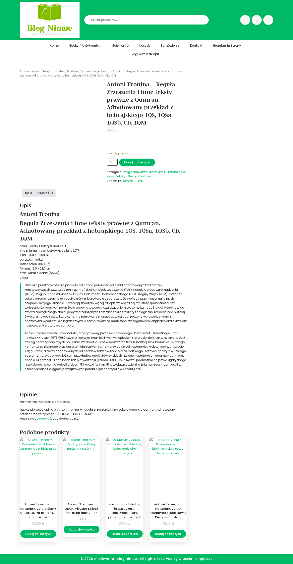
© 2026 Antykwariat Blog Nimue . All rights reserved (127, 558)
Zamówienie (170, 45)
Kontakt (196, 45)
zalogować (43, 418)
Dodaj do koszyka (137, 162)
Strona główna (30, 71)
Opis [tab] (28, 193)
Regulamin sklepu (145, 54)
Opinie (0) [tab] (45, 193)
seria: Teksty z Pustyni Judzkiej (129, 176)
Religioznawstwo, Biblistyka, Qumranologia (71, 71)
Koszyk (144, 45)
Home (54, 45)
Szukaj (198, 20)
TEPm (139, 181)
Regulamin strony (227, 45)
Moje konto (120, 45)
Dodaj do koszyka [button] (38, 534)
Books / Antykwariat (85, 45)
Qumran (128, 181)
